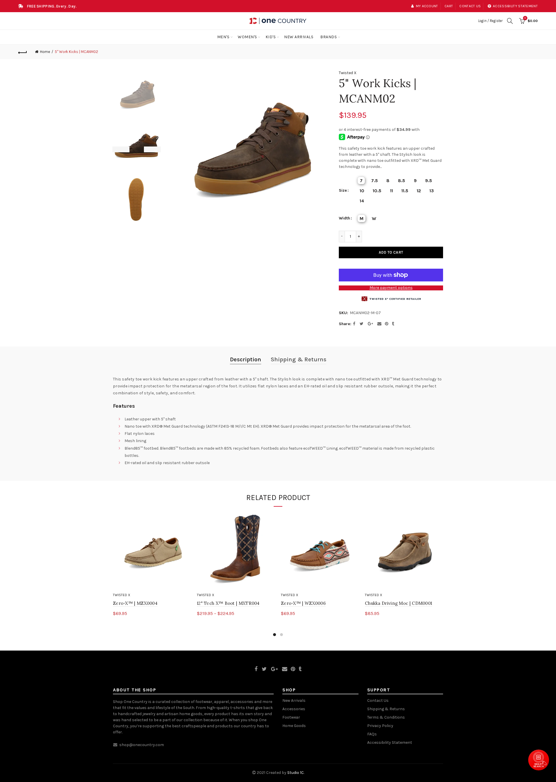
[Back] (22, 52)
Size (343, 190)
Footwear (291, 717)
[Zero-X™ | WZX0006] (320, 551)
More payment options (391, 287)
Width (344, 218)
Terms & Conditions (386, 717)
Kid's (271, 36)
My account (427, 6)
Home (45, 52)
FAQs (372, 734)
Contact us (470, 6)
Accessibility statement (515, 6)
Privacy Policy (380, 725)
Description (245, 359)
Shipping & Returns (298, 359)
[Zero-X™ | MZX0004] (152, 551)
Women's (247, 36)
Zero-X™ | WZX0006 (303, 603)
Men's (223, 36)
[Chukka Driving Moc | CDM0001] (404, 551)
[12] (236, 551)
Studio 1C (295, 772)
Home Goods (294, 725)
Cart (449, 6)
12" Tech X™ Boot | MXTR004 (228, 603)
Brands (328, 36)
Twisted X (347, 72)
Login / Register (490, 21)
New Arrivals (298, 36)
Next (156, 149)
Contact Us (378, 700)
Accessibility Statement (389, 742)
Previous (117, 149)
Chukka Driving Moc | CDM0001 (398, 603)
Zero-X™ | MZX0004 (135, 603)
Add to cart (391, 252)
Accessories (293, 708)
